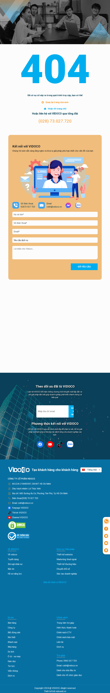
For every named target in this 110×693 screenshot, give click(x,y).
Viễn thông (13, 671)
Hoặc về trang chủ (57, 108)
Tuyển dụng (13, 559)
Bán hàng (12, 623)
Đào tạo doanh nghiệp (67, 573)
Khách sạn (12, 642)
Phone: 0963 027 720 (67, 661)
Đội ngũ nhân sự (15, 564)
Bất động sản (14, 632)
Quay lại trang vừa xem (56, 102)
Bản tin (11, 569)
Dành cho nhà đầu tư (66, 670)
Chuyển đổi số (63, 569)
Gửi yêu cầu (84, 266)
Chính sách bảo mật (66, 637)
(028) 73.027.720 (55, 121)
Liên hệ (60, 642)
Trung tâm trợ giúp (65, 623)
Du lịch (11, 651)
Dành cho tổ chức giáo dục (69, 675)
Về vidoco (12, 554)
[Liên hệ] (106, 521)
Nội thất (11, 637)
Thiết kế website (65, 554)
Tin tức (11, 666)
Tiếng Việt (92, 470)
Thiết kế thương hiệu (66, 564)
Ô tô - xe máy (14, 656)
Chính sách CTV (64, 632)
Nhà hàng (12, 647)
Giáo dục (12, 661)
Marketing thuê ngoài (66, 559)
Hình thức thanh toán (66, 627)
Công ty (11, 627)
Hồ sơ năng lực (15, 573)
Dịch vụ (11, 675)
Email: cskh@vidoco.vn (67, 665)
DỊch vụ (60, 647)
